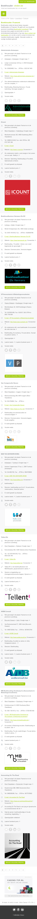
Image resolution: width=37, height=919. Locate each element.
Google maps (24, 59)
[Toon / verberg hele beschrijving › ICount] (20, 154)
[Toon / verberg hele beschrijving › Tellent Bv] (20, 568)
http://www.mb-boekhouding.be (19, 720)
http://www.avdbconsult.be (18, 637)
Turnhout (15, 463)
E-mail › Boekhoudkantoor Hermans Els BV (17, 236)
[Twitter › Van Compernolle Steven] (6, 431)
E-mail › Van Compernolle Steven (14, 405)
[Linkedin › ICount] (14, 176)
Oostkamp (19, 701)
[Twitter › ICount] (6, 176)
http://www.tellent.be (16, 563)
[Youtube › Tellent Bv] (19, 589)
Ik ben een (27, 1)
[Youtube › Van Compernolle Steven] (19, 431)
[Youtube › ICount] (19, 176)
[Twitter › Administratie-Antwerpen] (6, 100)
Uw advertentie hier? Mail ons (18, 896)
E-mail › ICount (9, 145)
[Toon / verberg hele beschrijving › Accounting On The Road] (20, 808)
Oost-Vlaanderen (10, 546)
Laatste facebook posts (12, 168)
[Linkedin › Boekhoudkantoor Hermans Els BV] (14, 265)
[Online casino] (18, 877)
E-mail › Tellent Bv (10, 559)
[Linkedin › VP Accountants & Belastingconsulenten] (14, 350)
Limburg (7, 225)
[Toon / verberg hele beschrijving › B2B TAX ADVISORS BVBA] (20, 483)
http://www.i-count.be (16, 149)
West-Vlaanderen (10, 131)
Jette (17, 620)
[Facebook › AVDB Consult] (10, 662)
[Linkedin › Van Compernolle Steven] (14, 431)
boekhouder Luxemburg (21, 29)
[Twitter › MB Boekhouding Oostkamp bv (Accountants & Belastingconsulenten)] (6, 748)
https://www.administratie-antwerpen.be (22, 76)
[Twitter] (14, 909)
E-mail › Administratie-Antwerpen (14, 72)
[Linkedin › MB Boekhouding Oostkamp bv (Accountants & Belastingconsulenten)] (14, 748)
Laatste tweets (10, 342)
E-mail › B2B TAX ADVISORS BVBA (16, 476)
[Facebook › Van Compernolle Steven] (10, 431)
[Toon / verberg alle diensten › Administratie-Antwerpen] (20, 88)
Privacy (22, 915)
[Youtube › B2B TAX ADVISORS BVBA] (19, 504)
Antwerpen (8, 59)
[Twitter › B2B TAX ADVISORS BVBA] (6, 504)
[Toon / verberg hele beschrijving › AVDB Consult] (20, 642)
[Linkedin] (22, 909)
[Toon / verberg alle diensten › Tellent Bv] (20, 573)
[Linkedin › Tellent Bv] (14, 589)
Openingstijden (10, 92)
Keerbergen (19, 303)
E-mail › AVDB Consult (11, 633)
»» (23, 45)
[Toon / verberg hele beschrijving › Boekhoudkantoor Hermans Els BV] (20, 245)
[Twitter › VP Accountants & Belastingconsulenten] (6, 350)
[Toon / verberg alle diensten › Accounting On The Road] (20, 813)
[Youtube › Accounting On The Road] (19, 829)
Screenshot (9, 78)
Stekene (18, 546)
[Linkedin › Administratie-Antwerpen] (14, 100)
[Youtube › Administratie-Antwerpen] (19, 100)
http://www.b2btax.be (16, 480)
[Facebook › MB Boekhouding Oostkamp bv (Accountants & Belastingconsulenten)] (10, 748)
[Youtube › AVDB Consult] (19, 662)
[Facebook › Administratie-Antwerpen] (10, 100)
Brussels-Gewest (10, 620)
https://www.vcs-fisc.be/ (17, 409)
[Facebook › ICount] (10, 176)
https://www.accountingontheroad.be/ (21, 801)
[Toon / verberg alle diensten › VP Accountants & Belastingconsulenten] (20, 334)
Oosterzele (19, 784)
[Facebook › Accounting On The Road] (10, 829)
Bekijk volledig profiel (15, 115)
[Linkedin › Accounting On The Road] (14, 829)
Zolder (13, 225)
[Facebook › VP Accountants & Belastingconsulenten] (10, 350)
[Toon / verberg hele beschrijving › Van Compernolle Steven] (20, 414)
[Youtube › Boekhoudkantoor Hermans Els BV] (19, 265)
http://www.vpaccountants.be (18, 322)
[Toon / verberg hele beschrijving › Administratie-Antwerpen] (20, 83)
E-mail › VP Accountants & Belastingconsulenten (19, 318)
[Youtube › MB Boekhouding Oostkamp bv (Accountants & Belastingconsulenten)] (19, 748)
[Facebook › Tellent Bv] (10, 589)
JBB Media (16, 915)
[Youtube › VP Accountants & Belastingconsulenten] (19, 350)
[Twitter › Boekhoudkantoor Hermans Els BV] (6, 265)
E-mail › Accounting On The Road (15, 797)
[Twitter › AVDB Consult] (6, 662)
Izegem (18, 392)
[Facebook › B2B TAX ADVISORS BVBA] (10, 504)
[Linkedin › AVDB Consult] (14, 662)
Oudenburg (19, 131)
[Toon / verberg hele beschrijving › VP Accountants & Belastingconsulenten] (20, 328)
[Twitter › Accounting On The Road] (6, 829)
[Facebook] (18, 909)
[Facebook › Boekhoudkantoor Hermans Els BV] (10, 265)
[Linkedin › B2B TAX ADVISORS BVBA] (14, 504)
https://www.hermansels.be (18, 240)
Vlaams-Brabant (9, 303)
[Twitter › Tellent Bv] (6, 589)
